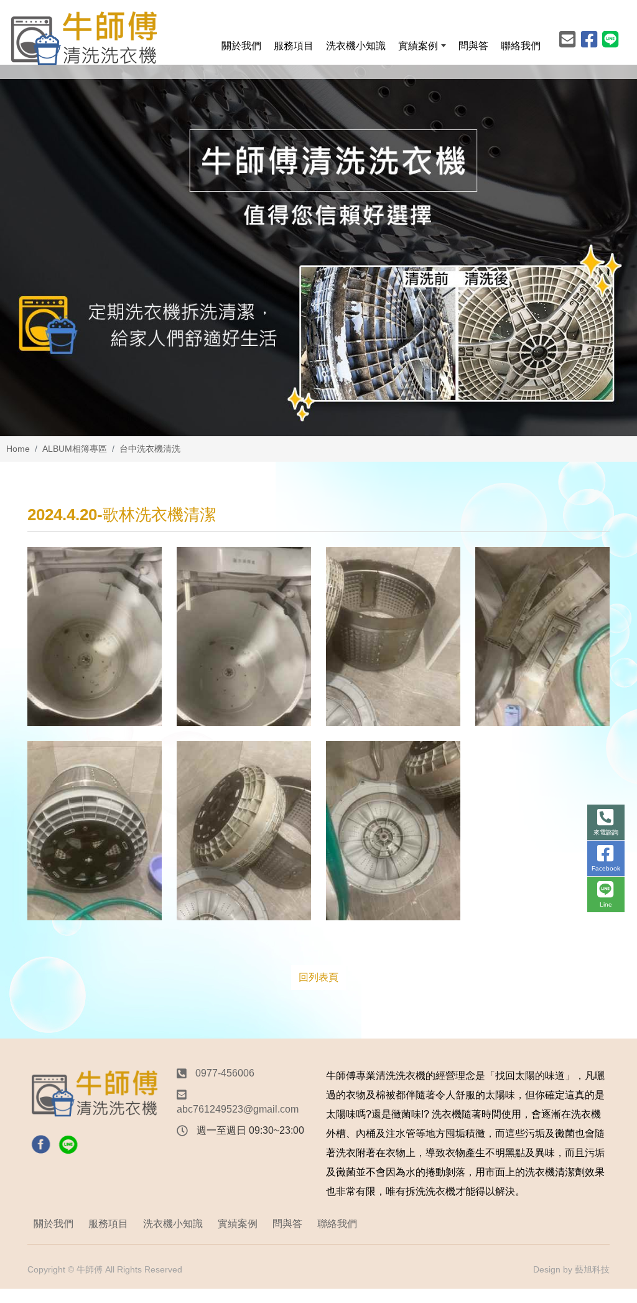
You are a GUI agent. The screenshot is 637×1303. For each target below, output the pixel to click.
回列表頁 (318, 977)
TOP (608, 1118)
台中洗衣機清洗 (149, 449)
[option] (318, 250)
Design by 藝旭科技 (571, 1269)
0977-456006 (224, 1073)
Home (18, 449)
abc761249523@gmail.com (238, 1109)
